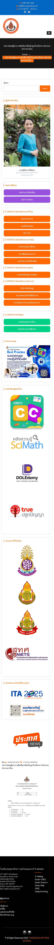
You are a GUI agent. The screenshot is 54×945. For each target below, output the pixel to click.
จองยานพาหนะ (27, 219)
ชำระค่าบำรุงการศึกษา (27, 246)
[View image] (27, 807)
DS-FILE (27, 233)
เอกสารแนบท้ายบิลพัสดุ (27, 261)
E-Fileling (39, 876)
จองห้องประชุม (27, 226)
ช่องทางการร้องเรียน (27, 192)
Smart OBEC (40, 879)
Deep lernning (41, 891)
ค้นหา (6, 83)
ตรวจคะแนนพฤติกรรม (27, 329)
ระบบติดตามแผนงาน (27, 254)
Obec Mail (39, 885)
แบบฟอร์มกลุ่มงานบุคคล (27, 274)
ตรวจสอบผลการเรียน (27, 322)
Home (25, 54)
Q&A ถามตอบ (27, 199)
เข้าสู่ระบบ (4, 906)
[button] (49, 33)
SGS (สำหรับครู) (27, 288)
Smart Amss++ (41, 882)
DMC (37, 888)
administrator (14, 762)
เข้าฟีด (2, 909)
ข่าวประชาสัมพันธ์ (30, 762)
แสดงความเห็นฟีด (7, 912)
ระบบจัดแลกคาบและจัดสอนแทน (27, 302)
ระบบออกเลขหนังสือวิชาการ (27, 295)
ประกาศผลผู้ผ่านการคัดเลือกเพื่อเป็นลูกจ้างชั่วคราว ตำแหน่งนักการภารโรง (28, 59)
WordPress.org (7, 915)
